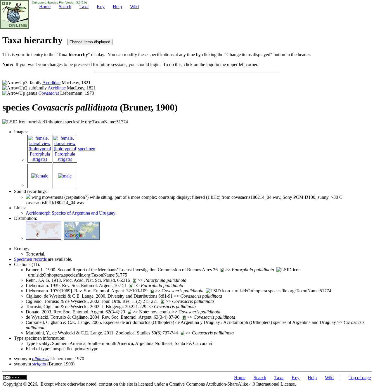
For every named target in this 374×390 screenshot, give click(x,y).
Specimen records (30, 259)
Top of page (360, 377)
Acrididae (51, 82)
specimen (86, 148)
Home (45, 6)
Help (117, 6)
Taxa (84, 6)
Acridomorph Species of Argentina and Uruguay (70, 212)
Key (101, 6)
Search (65, 6)
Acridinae (57, 87)
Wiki (134, 6)
